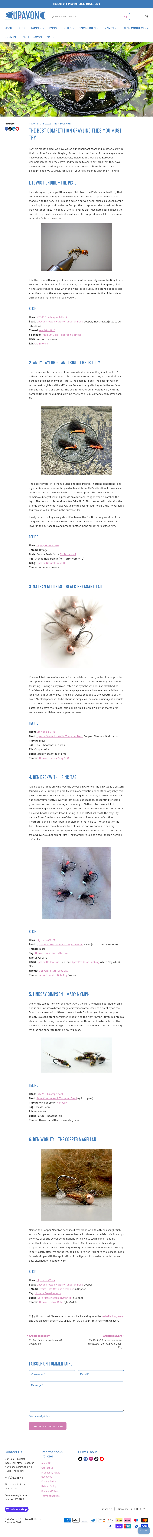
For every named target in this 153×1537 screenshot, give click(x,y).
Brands (108, 28)
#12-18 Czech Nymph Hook (52, 317)
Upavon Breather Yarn (48, 1293)
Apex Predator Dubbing (85, 962)
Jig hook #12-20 (46, 731)
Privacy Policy (48, 1481)
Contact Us (47, 1467)
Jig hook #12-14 (46, 1280)
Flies (68, 28)
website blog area (112, 1316)
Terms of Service (50, 1495)
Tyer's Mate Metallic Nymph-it (56, 1288)
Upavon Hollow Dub (48, 962)
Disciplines (87, 28)
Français (105, 1508)
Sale (50, 37)
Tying (52, 28)
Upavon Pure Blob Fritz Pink (51, 953)
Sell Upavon (32, 37)
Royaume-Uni (130, 1508)
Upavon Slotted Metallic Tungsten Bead (60, 321)
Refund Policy (48, 1486)
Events (11, 37)
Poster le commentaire (47, 1426)
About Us (46, 1462)
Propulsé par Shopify (13, 1522)
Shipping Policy (49, 1490)
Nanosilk (62, 1102)
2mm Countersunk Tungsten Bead (57, 1098)
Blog (21, 28)
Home (9, 28)
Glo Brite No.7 (47, 330)
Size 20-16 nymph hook (50, 1093)
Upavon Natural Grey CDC (51, 563)
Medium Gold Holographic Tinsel (62, 334)
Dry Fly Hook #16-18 (48, 545)
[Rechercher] (126, 16)
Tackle (36, 28)
